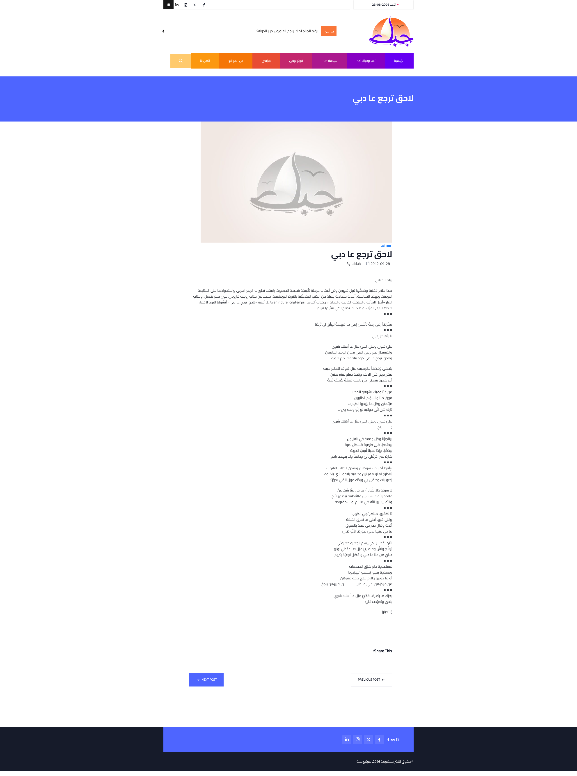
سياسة (332, 61)
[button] (168, 4)
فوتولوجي (296, 61)
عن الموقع (236, 61)
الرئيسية (399, 61)
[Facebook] (379, 739)
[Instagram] (357, 739)
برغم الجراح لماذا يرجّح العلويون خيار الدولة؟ (287, 31)
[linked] (346, 739)
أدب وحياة (369, 61)
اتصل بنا (205, 61)
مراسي (266, 61)
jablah (356, 263)
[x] (368, 739)
